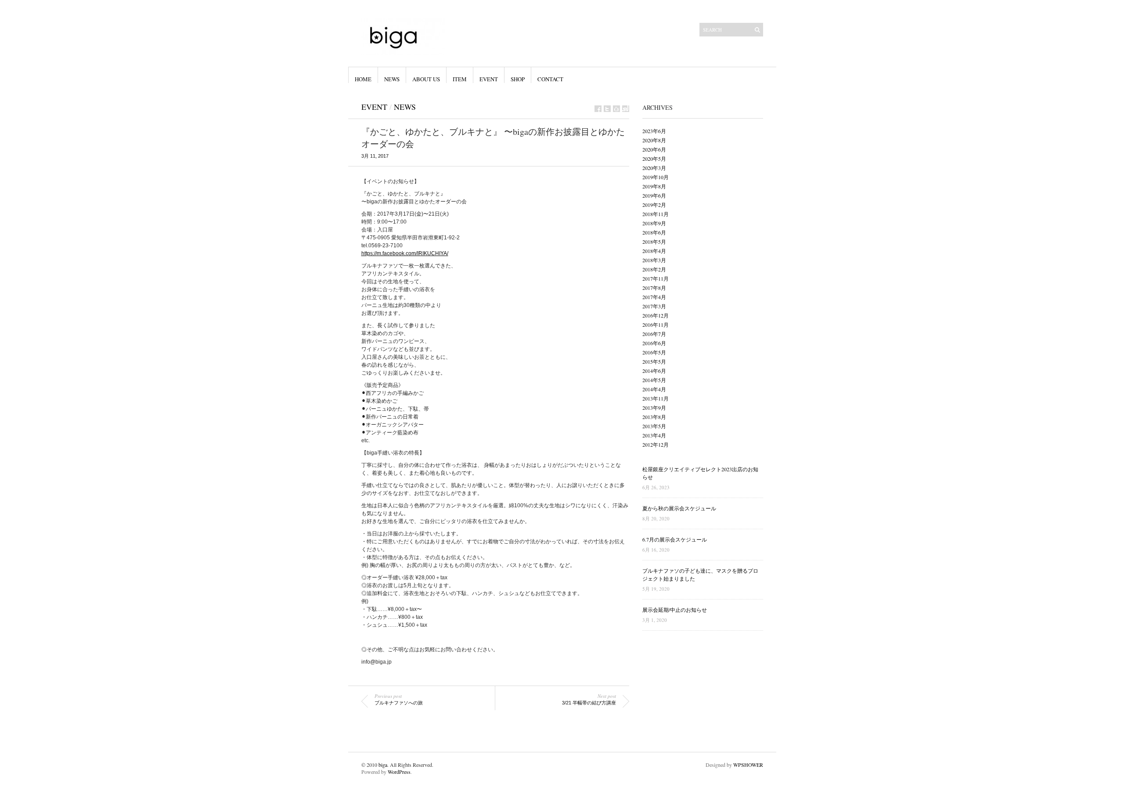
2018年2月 (654, 269)
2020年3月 (654, 167)
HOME (363, 79)
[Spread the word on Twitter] (607, 108)
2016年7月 (654, 333)
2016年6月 (654, 343)
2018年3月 (654, 260)
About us (426, 79)
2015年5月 (654, 361)
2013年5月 (654, 426)
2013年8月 (654, 416)
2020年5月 (654, 158)
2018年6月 (654, 232)
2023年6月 (654, 130)
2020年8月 (654, 140)
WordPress (399, 771)
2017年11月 (655, 278)
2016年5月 (654, 352)
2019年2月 (654, 204)
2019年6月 (654, 195)
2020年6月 (654, 149)
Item (460, 79)
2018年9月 (654, 223)
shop (518, 79)
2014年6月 (654, 370)
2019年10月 (655, 177)
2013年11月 (655, 398)
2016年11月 (655, 324)
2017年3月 (654, 306)
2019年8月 (654, 186)
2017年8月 (654, 287)
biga (382, 764)
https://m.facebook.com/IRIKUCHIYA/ (404, 253)
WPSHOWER (748, 764)
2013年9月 (654, 407)
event (488, 79)
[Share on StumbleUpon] (625, 108)
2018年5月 (654, 241)
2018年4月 (654, 250)
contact (550, 79)
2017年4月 (654, 296)
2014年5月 (654, 379)
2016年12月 (655, 315)
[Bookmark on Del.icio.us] (616, 108)
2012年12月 (655, 444)
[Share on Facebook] (598, 108)
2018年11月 (655, 213)
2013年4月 (654, 435)
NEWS (392, 79)
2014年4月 (654, 389)
